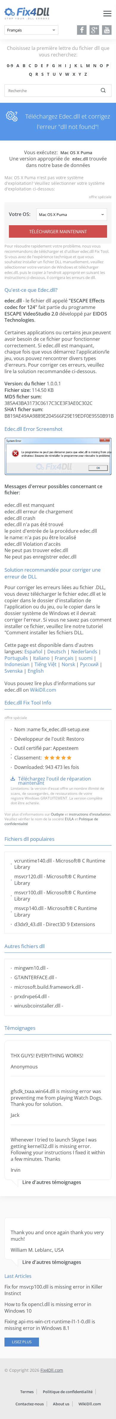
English (36, 671)
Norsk (68, 664)
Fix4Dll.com (51, 1370)
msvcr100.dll (28, 892)
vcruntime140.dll (33, 860)
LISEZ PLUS (22, 1341)
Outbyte (57, 814)
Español (33, 651)
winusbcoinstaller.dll (37, 1005)
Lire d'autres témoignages (51, 1182)
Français (64, 658)
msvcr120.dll (28, 876)
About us (61, 1404)
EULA (69, 819)
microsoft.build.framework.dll (47, 987)
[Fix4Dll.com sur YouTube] (107, 30)
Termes (27, 1391)
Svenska (13, 671)
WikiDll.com (43, 690)
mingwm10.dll (30, 968)
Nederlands (84, 651)
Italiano (41, 658)
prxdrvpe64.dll (30, 996)
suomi (86, 658)
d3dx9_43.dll (28, 924)
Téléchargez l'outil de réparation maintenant (54, 781)
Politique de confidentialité (68, 1391)
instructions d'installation (89, 814)
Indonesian (16, 664)
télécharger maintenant (58, 231)
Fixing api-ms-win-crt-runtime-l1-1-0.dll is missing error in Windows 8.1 (49, 1324)
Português (16, 658)
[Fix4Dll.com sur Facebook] (82, 30)
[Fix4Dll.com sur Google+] (94, 30)
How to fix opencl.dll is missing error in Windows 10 (47, 1307)
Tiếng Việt (46, 664)
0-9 (10, 65)
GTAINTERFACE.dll (34, 977)
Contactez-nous (29, 1404)
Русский (89, 664)
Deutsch (56, 651)
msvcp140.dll (28, 908)
